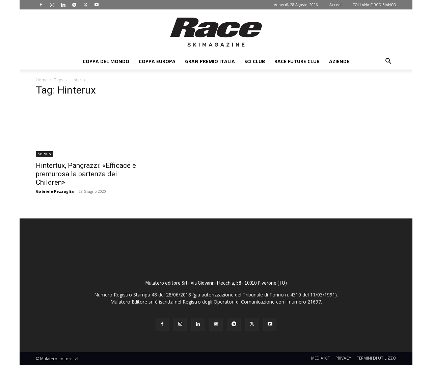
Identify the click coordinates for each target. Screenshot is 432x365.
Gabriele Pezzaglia (55, 191)
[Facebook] (41, 4)
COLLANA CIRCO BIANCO (374, 4)
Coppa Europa (157, 61)
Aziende (339, 61)
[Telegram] (74, 4)
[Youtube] (96, 4)
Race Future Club (297, 61)
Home (42, 80)
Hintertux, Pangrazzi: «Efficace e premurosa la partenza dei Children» (86, 173)
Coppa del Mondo (106, 61)
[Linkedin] (63, 4)
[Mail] (215, 324)
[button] (388, 62)
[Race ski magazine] (216, 32)
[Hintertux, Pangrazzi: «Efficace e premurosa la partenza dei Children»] (90, 130)
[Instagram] (52, 4)
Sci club (254, 61)
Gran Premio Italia (210, 61)
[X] (85, 4)
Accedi (335, 4)
